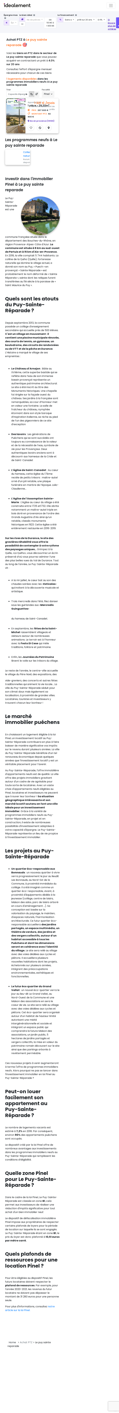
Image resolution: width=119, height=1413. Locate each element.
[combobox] (13, 22)
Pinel (47, 94)
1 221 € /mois (44, 103)
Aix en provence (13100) (42, 121)
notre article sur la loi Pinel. (30, 1308)
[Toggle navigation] (111, 5)
